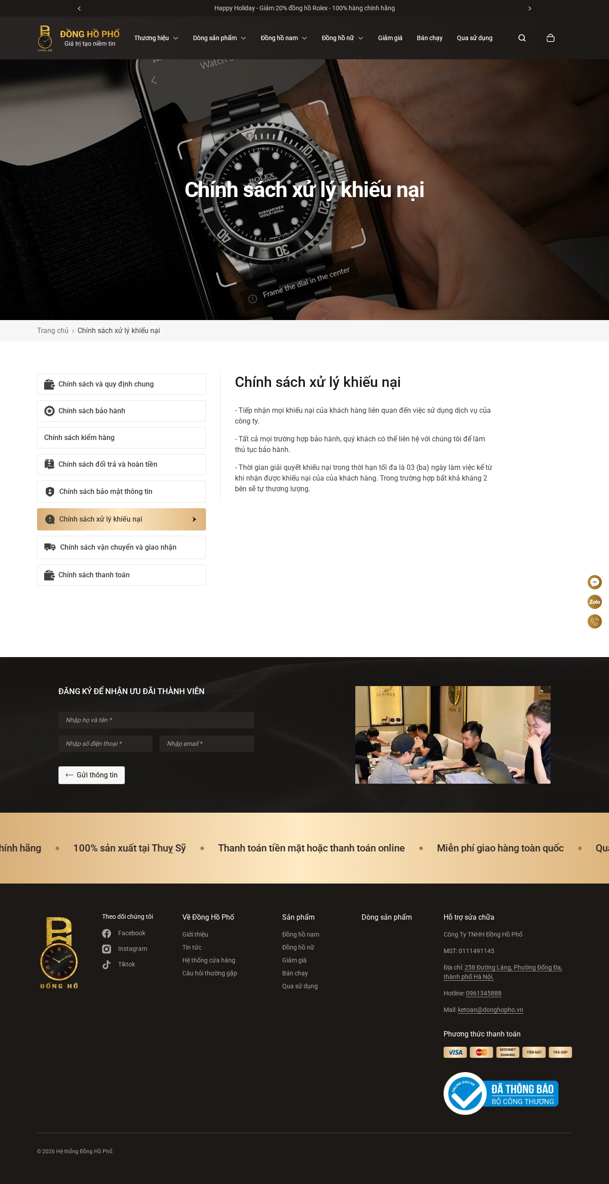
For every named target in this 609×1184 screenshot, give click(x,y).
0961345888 (484, 993)
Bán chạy (430, 37)
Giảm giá (390, 37)
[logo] (78, 38)
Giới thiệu (195, 934)
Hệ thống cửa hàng (208, 960)
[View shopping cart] (551, 37)
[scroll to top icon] (595, 555)
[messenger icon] (595, 582)
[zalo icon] (595, 602)
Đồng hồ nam (300, 934)
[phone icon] (595, 621)
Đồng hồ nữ (298, 947)
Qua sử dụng (475, 37)
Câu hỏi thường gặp (209, 973)
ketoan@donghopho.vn (490, 1009)
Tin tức (192, 947)
